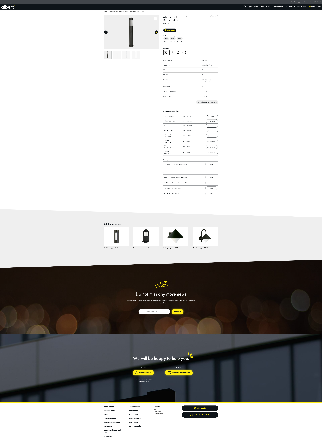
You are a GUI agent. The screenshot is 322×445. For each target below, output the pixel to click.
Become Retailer (135, 426)
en (294, 2)
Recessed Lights (110, 418)
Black (166, 38)
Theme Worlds (266, 6)
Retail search (316, 6)
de (291, 2)
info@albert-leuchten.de (181, 373)
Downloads (301, 6)
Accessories (108, 437)
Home (105, 11)
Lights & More (253, 6)
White (179, 38)
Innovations (278, 6)
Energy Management (112, 422)
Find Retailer (171, 30)
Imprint (155, 409)
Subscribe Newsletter (306, 2)
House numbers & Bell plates (112, 431)
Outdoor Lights (109, 410)
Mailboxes (108, 426)
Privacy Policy (157, 411)
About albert (290, 6)
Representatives (135, 418)
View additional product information (207, 102)
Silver (172, 38)
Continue (177, 311)
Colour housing (169, 36)
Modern (125, 11)
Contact (318, 2)
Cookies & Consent (158, 413)
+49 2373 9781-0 (145, 373)
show (211, 164)
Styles (120, 11)
